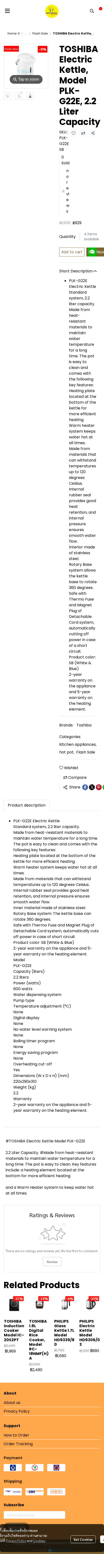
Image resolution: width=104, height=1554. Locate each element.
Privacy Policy (16, 1540)
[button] (92, 10)
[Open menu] (7, 11)
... (26, 33)
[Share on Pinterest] (99, 787)
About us (12, 1402)
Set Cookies (83, 1539)
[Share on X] (92, 787)
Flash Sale (40, 33)
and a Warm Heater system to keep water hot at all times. (50, 1190)
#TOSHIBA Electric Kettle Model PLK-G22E (45, 1141)
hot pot (66, 752)
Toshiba (83, 725)
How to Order (16, 1435)
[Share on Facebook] (85, 787)
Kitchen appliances (78, 744)
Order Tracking (18, 1444)
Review (52, 1261)
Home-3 (13, 33)
